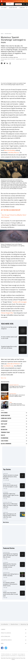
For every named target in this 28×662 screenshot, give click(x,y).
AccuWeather (4, 624)
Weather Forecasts (14, 385)
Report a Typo (3, 378)
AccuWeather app (8, 366)
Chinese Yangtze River (7, 313)
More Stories (6, 522)
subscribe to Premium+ (13, 364)
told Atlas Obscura (13, 152)
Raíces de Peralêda (9, 150)
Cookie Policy (13, 658)
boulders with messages (20, 302)
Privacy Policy (8, 658)
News (2, 33)
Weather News (8, 33)
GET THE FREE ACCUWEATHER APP (10, 210)
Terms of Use (3, 658)
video (10, 402)
